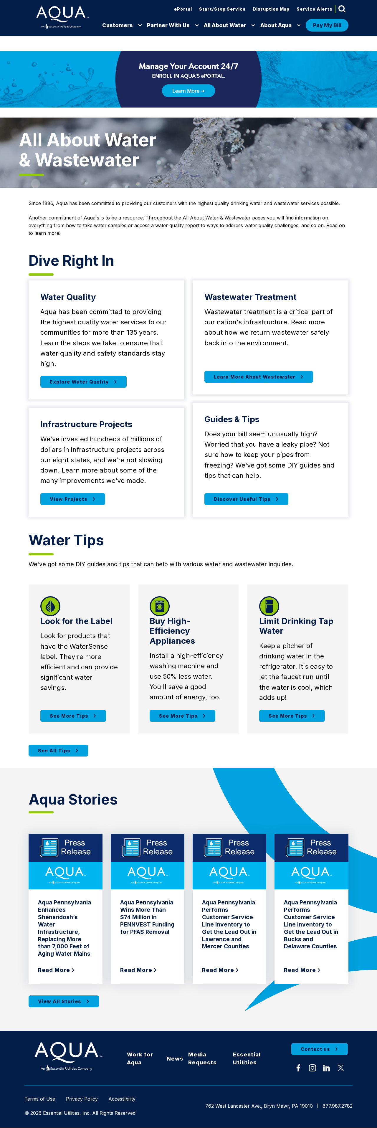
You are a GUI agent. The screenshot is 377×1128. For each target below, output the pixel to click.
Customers (117, 25)
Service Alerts (315, 8)
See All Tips (54, 751)
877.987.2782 (338, 1106)
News (175, 1059)
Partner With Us (168, 25)
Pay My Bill (327, 25)
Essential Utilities (247, 1058)
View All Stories (59, 1001)
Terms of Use (39, 1099)
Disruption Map (271, 8)
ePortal (183, 8)
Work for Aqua (140, 1058)
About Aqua (276, 25)
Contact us (315, 1049)
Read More (54, 970)
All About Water (225, 25)
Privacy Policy (82, 1099)
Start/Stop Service (222, 8)
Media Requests (202, 1058)
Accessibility (121, 1099)
